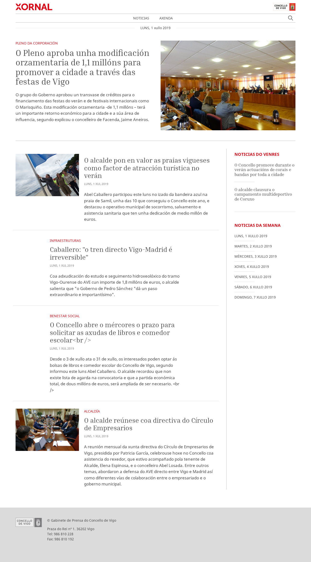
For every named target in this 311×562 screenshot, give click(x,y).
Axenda (166, 18)
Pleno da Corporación (37, 43)
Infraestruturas (65, 240)
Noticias (141, 18)
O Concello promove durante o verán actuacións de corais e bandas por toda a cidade (264, 169)
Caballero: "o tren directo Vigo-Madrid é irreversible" (111, 253)
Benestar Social (65, 316)
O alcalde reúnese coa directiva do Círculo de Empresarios (148, 424)
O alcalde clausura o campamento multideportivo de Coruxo (263, 194)
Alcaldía (92, 411)
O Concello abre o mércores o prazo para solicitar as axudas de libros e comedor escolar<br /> (112, 332)
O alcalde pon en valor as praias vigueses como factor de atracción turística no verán (147, 167)
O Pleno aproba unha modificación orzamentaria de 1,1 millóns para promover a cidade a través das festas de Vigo (82, 67)
